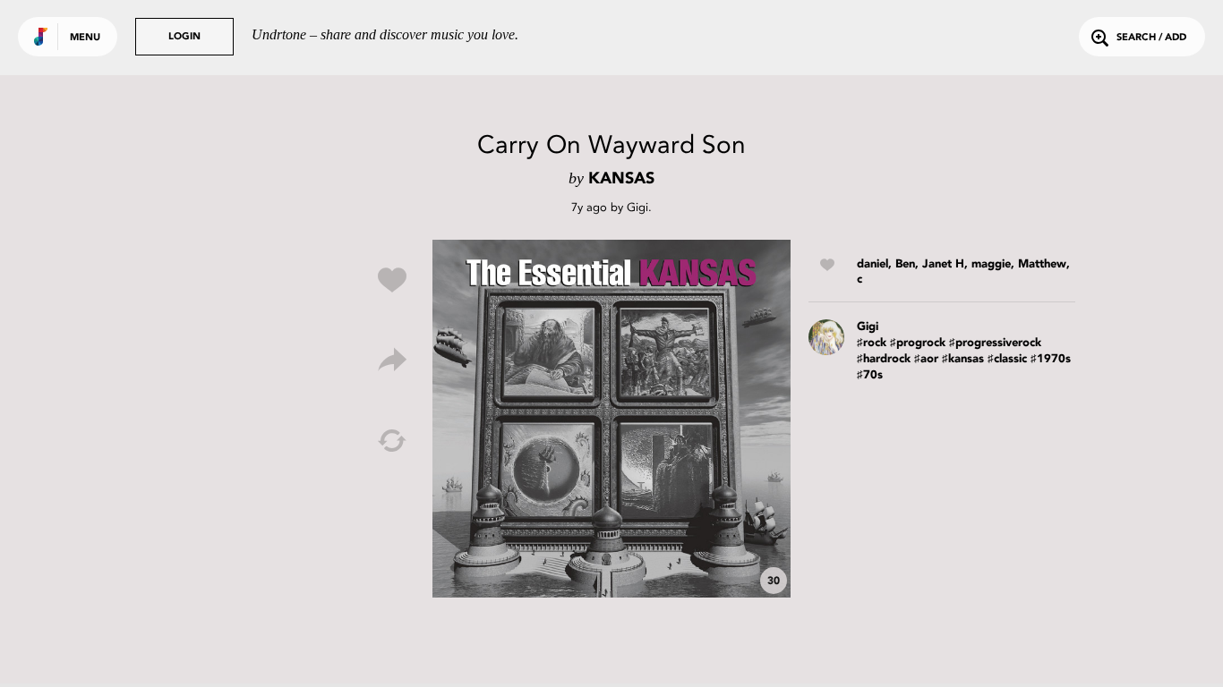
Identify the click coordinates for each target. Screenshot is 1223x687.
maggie (991, 264)
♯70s (870, 375)
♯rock (871, 343)
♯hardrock (884, 359)
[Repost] (392, 441)
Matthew (1042, 264)
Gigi (637, 207)
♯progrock (917, 343)
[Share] (392, 360)
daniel (872, 264)
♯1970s (1051, 359)
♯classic (1007, 359)
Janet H (943, 264)
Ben (905, 264)
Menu (85, 38)
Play (611, 418)
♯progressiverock (995, 343)
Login (184, 37)
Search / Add (1151, 38)
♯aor (926, 359)
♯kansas (963, 359)
